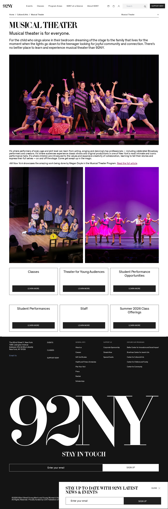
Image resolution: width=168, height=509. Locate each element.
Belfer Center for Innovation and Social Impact (143, 347)
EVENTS (50, 342)
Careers (78, 352)
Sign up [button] (131, 468)
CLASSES (50, 350)
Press (78, 371)
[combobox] (135, 6)
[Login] (118, 6)
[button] (140, 14)
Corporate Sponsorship (111, 347)
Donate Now (107, 352)
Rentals (78, 376)
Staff (84, 308)
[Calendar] (108, 6)
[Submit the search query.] (145, 6)
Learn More (33, 289)
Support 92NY (157, 6)
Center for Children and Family (137, 362)
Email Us (12, 356)
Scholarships (80, 381)
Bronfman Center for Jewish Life (138, 352)
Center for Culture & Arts (135, 357)
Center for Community (134, 367)
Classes (33, 272)
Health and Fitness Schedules (86, 362)
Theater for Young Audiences (83, 272)
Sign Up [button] (142, 501)
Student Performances (33, 308)
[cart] (113, 6)
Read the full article (127, 163)
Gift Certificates (81, 357)
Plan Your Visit (80, 367)
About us (79, 347)
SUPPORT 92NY (53, 358)
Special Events (108, 357)
